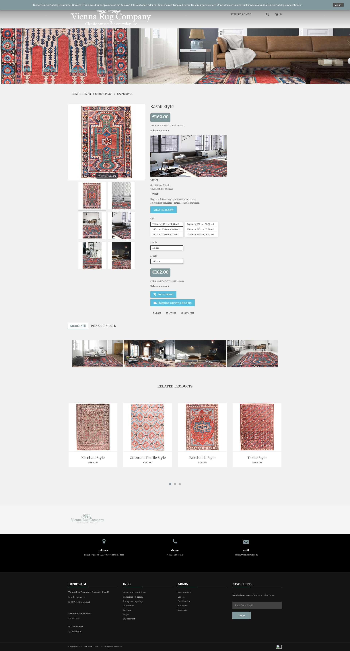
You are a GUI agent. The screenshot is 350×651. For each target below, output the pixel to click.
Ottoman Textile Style (93, 457)
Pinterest (189, 312)
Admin (183, 584)
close (338, 4)
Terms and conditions (134, 592)
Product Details (103, 325)
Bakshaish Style (148, 457)
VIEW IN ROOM (163, 210)
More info (78, 325)
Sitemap (127, 609)
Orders (181, 596)
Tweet (172, 312)
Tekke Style (202, 457)
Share (158, 312)
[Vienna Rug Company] (87, 518)
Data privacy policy (133, 601)
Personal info (184, 592)
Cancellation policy (133, 596)
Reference (156, 130)
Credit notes (184, 601)
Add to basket (163, 294)
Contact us (128, 605)
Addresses (183, 605)
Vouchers (182, 609)
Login (126, 614)
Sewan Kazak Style (257, 457)
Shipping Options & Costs (172, 303)
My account (129, 618)
